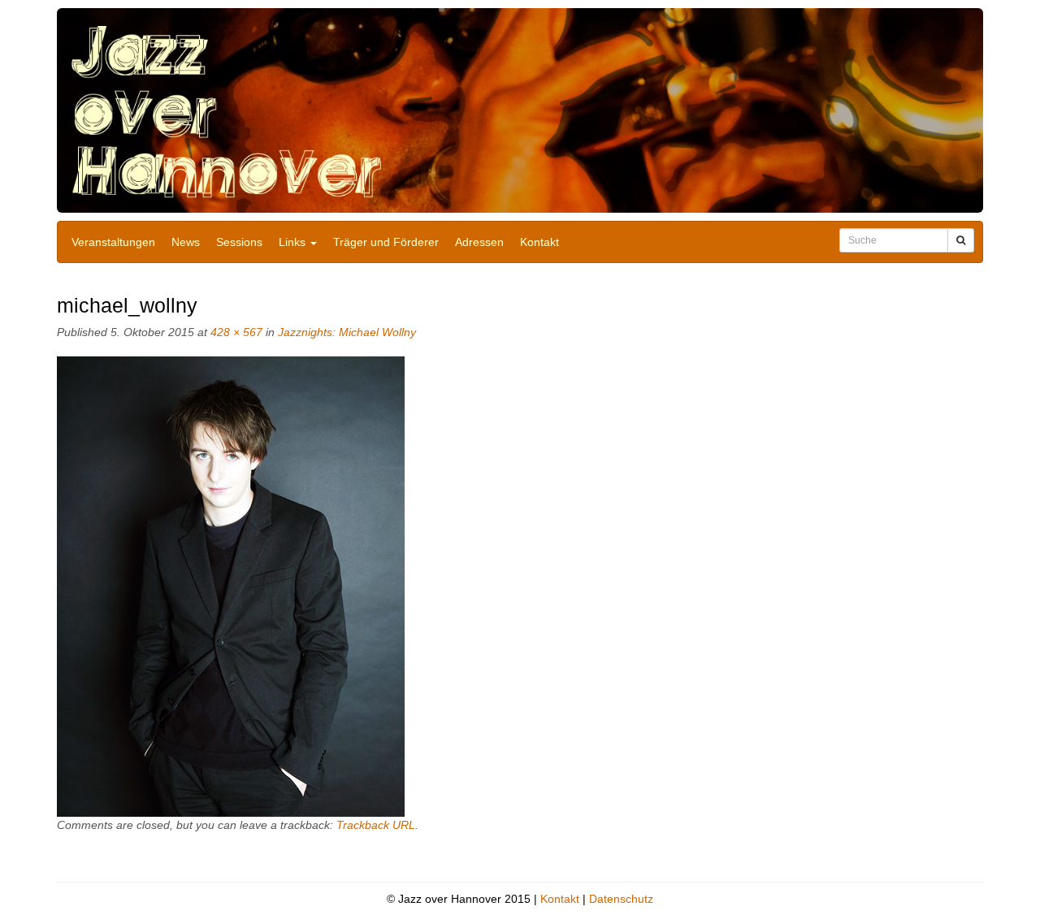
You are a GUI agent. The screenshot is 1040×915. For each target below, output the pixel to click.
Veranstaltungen (113, 241)
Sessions (239, 241)
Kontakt (539, 241)
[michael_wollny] (231, 586)
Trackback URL (375, 824)
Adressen (479, 241)
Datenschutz (621, 898)
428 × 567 (236, 332)
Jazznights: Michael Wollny (347, 332)
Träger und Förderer (386, 241)
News (185, 241)
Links (294, 241)
